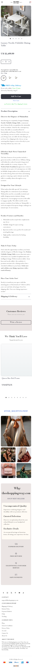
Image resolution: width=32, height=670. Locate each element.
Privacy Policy (6, 628)
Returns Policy (6, 609)
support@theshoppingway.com (10, 600)
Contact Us (5, 633)
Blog (3, 623)
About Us (4, 636)
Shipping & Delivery (7, 606)
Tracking (4, 616)
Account (4, 630)
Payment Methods (7, 611)
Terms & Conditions (7, 625)
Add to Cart (16, 96)
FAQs (3, 614)
